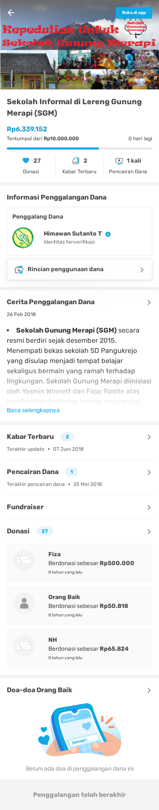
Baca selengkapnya (33, 410)
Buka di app (134, 12)
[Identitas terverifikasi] (106, 233)
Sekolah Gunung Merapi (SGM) (66, 330)
